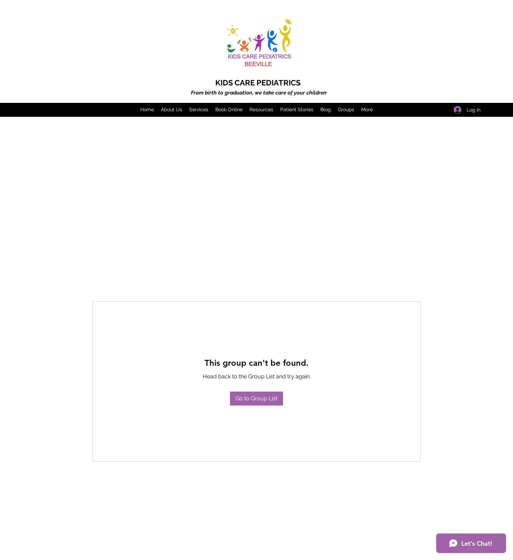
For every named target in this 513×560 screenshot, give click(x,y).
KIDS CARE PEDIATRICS (257, 82)
